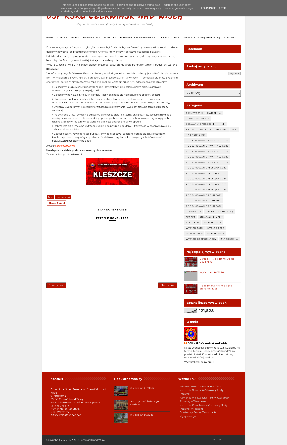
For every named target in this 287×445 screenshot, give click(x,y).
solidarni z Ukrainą (219, 211)
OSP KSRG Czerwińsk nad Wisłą (114, 17)
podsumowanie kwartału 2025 (207, 157)
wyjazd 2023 (194, 228)
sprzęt (190, 217)
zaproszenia (229, 239)
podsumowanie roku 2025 (204, 206)
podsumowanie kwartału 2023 (207, 146)
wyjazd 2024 (215, 228)
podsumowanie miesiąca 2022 (206, 167)
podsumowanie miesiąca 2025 (206, 184)
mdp (235, 129)
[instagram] (219, 440)
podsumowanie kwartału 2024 (207, 151)
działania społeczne (200, 124)
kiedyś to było (196, 129)
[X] (231, 440)
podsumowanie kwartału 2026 (207, 162)
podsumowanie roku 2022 (204, 195)
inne (222, 124)
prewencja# (63, 197)
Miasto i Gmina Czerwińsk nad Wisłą (201, 386)
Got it (223, 8)
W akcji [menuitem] (109, 37)
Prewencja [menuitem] (90, 37)
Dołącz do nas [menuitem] (169, 37)
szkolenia (193, 222)
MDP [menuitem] (74, 37)
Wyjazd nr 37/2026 (142, 414)
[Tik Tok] (237, 440)
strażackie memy (211, 217)
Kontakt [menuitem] (230, 37)
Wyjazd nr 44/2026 (212, 272)
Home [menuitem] (49, 37)
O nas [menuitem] (61, 37)
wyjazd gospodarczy (201, 239)
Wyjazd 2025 (194, 233)
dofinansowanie (197, 118)
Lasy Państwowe (65, 145)
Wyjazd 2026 (215, 233)
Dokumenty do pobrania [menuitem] (136, 37)
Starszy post (168, 285)
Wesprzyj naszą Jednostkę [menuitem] (201, 37)
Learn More (208, 8)
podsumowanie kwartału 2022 (207, 140)
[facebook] (214, 440)
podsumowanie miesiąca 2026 (206, 189)
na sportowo (195, 135)
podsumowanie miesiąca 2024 (206, 178)
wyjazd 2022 (212, 222)
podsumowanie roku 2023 (204, 200)
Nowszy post (56, 285)
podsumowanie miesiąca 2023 (206, 173)
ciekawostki (194, 113)
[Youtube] (225, 440)
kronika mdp (219, 129)
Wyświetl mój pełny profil (199, 362)
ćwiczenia (214, 113)
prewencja (193, 211)
